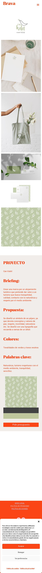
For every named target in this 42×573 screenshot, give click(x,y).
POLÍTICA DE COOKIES (20, 509)
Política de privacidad (27, 568)
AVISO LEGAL (20, 503)
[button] (39, 521)
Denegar (21, 552)
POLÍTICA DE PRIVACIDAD (19, 506)
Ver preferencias (21, 558)
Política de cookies (13, 568)
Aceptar (21, 546)
